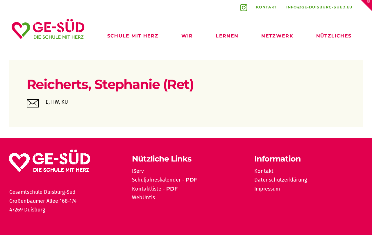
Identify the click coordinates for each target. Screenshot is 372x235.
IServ (138, 171)
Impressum (267, 189)
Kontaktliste (146, 189)
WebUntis (143, 197)
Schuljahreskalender (156, 180)
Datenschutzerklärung (280, 180)
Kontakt (266, 7)
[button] (366, 5)
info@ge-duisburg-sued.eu (319, 7)
